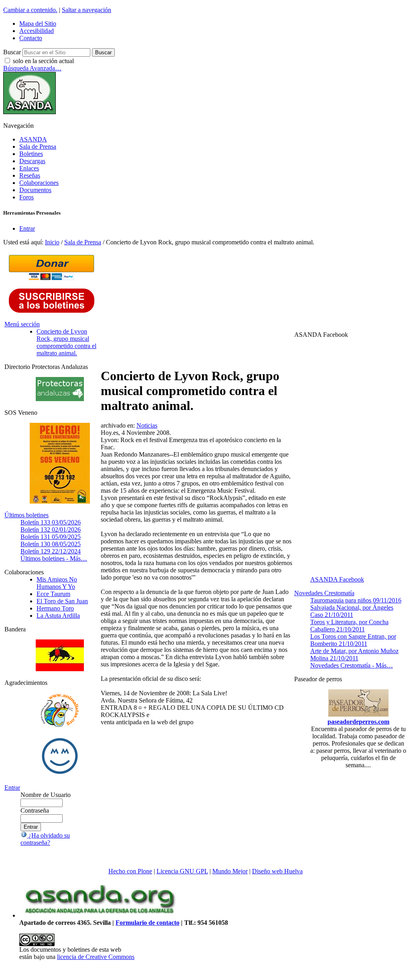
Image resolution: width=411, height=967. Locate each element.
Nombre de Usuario (45, 794)
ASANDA (33, 139)
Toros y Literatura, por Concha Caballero (349, 626)
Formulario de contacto (147, 922)
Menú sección (22, 324)
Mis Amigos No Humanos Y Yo (57, 583)
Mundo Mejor (230, 871)
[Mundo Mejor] (60, 773)
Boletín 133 (50, 522)
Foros (26, 197)
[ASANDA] (29, 112)
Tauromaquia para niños (355, 600)
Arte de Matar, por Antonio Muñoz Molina (354, 654)
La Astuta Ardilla (58, 615)
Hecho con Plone (130, 871)
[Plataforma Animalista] (59, 725)
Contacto (30, 38)
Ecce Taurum (53, 593)
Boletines (31, 153)
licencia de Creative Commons (95, 956)
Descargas (32, 161)
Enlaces (29, 168)
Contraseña (34, 810)
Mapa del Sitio (37, 23)
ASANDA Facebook (337, 579)
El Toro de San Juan (62, 601)
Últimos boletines (26, 515)
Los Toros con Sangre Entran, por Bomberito (353, 640)
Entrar (27, 228)
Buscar (12, 52)
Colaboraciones (39, 182)
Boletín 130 (50, 544)
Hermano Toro (55, 608)
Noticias (146, 425)
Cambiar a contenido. (30, 9)
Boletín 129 (50, 551)
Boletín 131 (50, 536)
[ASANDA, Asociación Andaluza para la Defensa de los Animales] (99, 915)
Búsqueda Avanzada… (32, 68)
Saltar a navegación (86, 9)
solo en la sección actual (43, 60)
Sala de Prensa (37, 146)
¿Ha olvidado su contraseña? (45, 839)
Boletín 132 (50, 529)
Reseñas (29, 175)
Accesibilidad (36, 30)
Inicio (52, 242)
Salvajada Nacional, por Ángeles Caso (351, 611)
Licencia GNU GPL (182, 871)
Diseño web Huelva (277, 871)
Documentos (35, 189)
